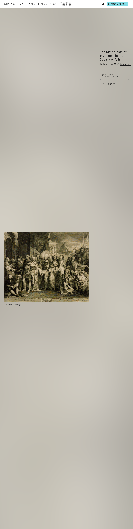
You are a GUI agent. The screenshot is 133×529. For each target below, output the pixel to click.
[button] (102, 4)
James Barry (125, 64)
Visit (23, 4)
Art (31, 4)
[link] (12, 305)
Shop (53, 4)
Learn (41, 4)
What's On (10, 4)
